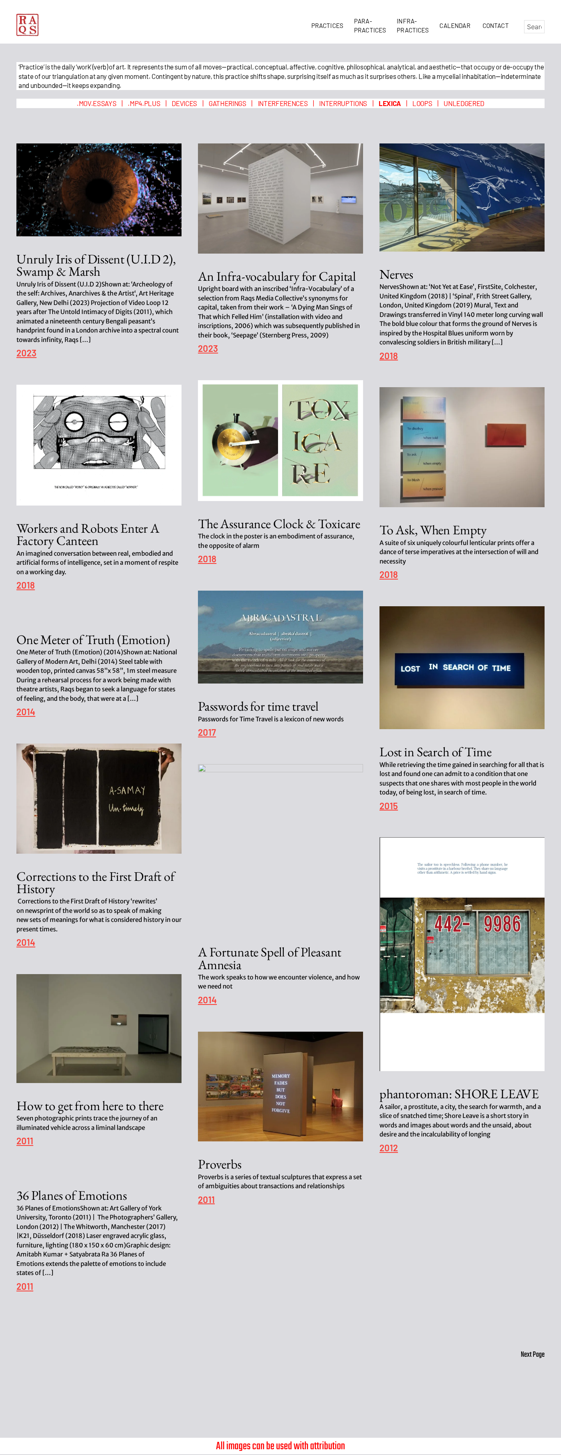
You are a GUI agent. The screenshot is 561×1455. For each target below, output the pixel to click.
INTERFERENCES (283, 103)
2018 (388, 356)
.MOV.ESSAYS (96, 103)
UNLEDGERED (464, 103)
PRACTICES (328, 25)
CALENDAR (456, 25)
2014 (25, 712)
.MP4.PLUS (144, 103)
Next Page (533, 1355)
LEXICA (390, 103)
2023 (26, 353)
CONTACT (496, 25)
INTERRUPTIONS (343, 103)
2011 (24, 1141)
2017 (207, 732)
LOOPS (422, 103)
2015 (388, 806)
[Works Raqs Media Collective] (27, 25)
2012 (388, 1148)
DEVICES (184, 103)
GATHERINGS (227, 103)
